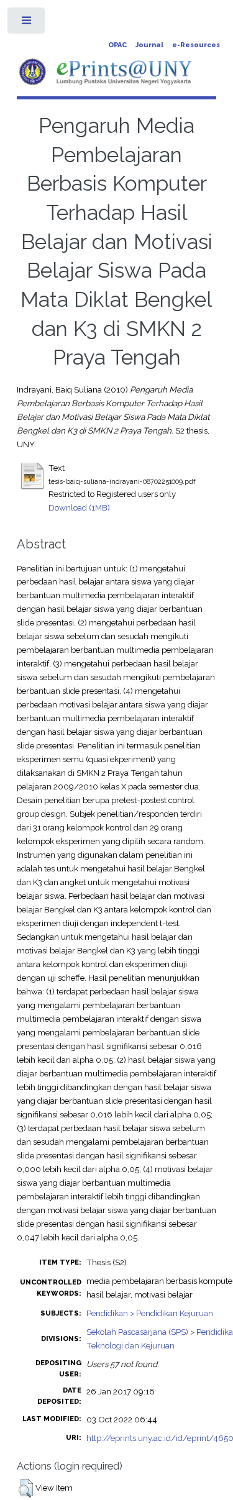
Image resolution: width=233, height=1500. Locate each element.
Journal (149, 45)
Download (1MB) (79, 507)
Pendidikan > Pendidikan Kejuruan (149, 1313)
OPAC (117, 45)
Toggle (27, 23)
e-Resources (196, 45)
